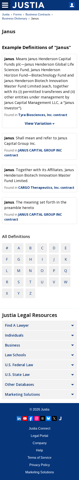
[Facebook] (30, 418)
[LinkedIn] (19, 418)
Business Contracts (38, 14)
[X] (54, 418)
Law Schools (15, 354)
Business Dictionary (14, 18)
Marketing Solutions (22, 394)
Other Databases (19, 384)
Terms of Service (39, 457)
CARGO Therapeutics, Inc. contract (46, 187)
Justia (6, 14)
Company (40, 443)
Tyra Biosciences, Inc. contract (42, 115)
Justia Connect (39, 428)
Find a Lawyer (17, 325)
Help (39, 450)
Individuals (14, 335)
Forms (17, 14)
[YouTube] (24, 418)
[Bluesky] (48, 418)
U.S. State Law (17, 374)
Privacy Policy (39, 465)
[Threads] (42, 418)
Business (12, 345)
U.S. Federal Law (19, 364)
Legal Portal (39, 435)
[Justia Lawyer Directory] (60, 418)
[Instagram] (36, 418)
